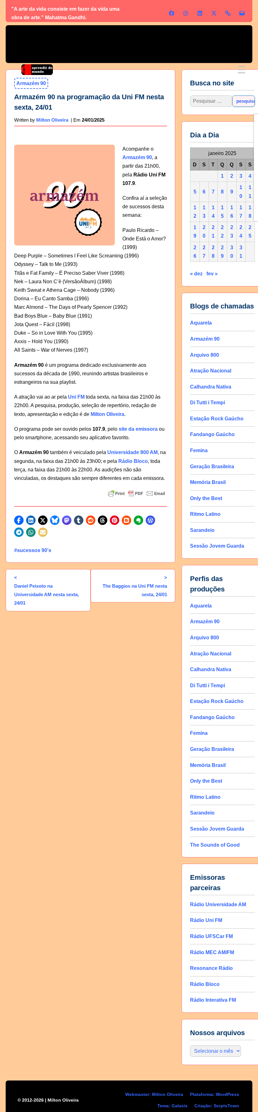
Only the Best (206, 498)
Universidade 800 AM (132, 452)
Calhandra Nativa (210, 386)
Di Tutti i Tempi (207, 402)
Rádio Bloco (133, 461)
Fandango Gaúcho (212, 434)
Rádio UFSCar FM (211, 936)
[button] (19, 520)
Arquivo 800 (204, 355)
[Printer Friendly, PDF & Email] (136, 493)
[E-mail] (242, 13)
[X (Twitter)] (214, 13)
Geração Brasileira (212, 466)
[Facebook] (171, 13)
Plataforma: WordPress (214, 1094)
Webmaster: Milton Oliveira (154, 1094)
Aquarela (201, 323)
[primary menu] (241, 69)
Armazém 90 (137, 157)
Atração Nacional (210, 370)
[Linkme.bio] (228, 13)
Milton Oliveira (52, 120)
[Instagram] (185, 13)
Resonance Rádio (211, 968)
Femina (199, 450)
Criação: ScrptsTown (216, 1105)
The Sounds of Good (215, 845)
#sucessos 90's (32, 550)
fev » (212, 273)
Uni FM (76, 397)
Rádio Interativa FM (213, 1000)
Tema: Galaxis (172, 1105)
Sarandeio (202, 530)
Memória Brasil (208, 482)
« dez (196, 273)
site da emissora (138, 429)
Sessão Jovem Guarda (217, 546)
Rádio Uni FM (206, 920)
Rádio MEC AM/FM (212, 952)
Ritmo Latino (205, 514)
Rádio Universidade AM (218, 904)
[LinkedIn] (200, 13)
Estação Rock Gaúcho (217, 418)
